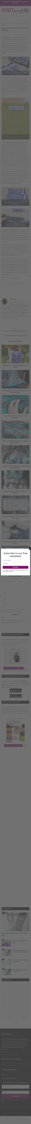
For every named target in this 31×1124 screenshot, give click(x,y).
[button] (26, 564)
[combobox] (15, 563)
